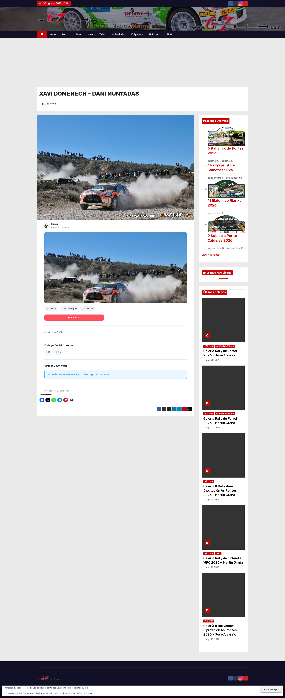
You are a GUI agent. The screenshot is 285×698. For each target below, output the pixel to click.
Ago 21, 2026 (213, 499)
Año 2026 (209, 346)
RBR (48, 352)
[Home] (42, 34)
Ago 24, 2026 (213, 427)
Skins (90, 34)
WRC (218, 553)
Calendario (118, 34)
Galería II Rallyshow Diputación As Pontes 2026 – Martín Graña (220, 490)
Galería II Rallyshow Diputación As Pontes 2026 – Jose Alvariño (220, 630)
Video (102, 34)
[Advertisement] (142, 60)
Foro (78, 34)
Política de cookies (84, 693)
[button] (247, 34)
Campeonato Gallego (225, 346)
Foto (65, 34)
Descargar (74, 317)
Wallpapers (137, 34)
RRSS (169, 34)
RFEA (58, 352)
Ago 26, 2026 (213, 360)
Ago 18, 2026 (213, 639)
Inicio (53, 34)
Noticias (154, 34)
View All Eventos (211, 255)
